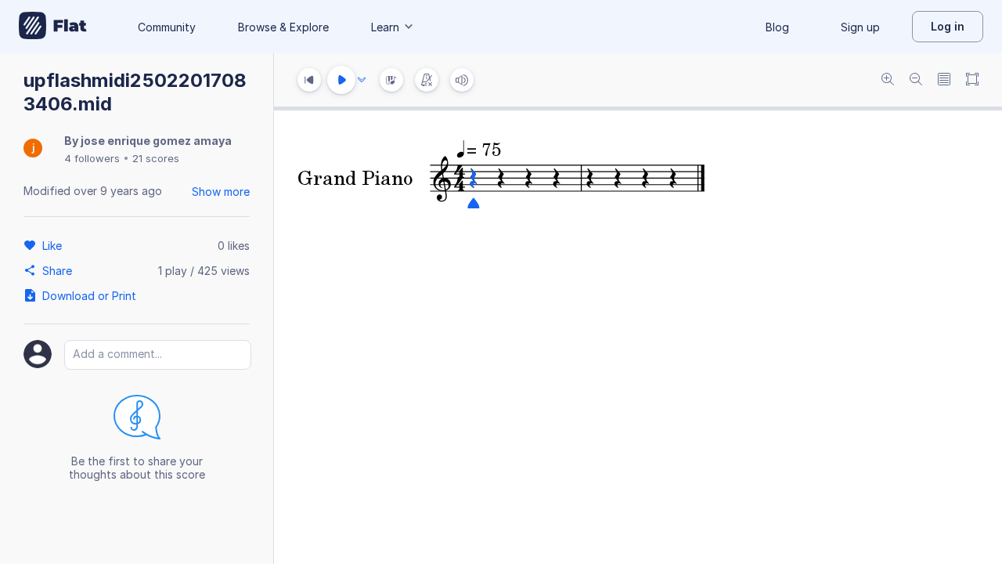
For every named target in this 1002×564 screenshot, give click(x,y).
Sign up (860, 27)
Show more (221, 191)
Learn (385, 27)
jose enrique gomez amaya (156, 140)
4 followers (92, 158)
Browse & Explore (283, 27)
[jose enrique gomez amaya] (32, 149)
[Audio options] (361, 80)
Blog (777, 27)
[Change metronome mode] (426, 80)
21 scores (155, 158)
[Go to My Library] (53, 27)
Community (167, 27)
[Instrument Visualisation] (391, 80)
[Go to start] (309, 80)
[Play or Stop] (341, 80)
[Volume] (462, 80)
